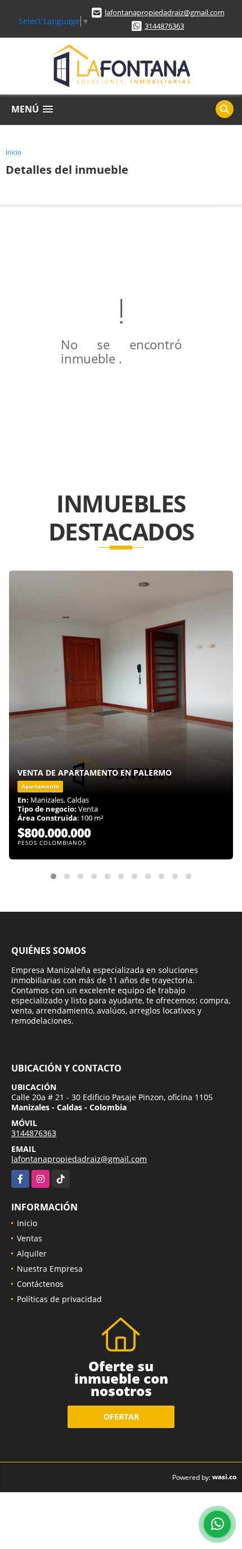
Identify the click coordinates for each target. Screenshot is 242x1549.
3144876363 (164, 26)
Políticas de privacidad (59, 1299)
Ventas (29, 1238)
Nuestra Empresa (50, 1268)
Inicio (13, 152)
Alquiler (32, 1253)
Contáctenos (40, 1283)
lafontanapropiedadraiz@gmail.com (165, 12)
